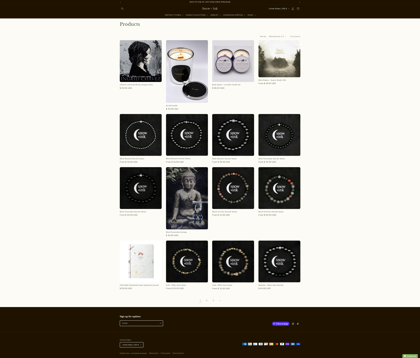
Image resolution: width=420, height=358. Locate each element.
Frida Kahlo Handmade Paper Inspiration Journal (139, 285)
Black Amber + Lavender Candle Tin (226, 85)
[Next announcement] (299, 2)
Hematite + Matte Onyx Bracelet (271, 285)
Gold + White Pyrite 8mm (222, 285)
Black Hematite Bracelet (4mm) (132, 159)
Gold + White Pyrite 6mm (176, 285)
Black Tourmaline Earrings (176, 232)
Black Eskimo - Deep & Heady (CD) (272, 80)
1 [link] (200, 300)
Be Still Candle (172, 106)
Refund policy (154, 353)
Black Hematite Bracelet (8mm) (224, 159)
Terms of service (178, 353)
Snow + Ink (129, 353)
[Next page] (219, 300)
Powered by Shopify (140, 353)
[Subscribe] (160, 323)
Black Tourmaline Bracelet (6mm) (271, 159)
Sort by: (263, 36)
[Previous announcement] (120, 2)
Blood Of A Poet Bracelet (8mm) (271, 212)
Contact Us (411, 356)
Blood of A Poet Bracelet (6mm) (224, 212)
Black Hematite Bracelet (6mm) (178, 159)
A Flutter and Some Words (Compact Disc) (136, 85)
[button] (122, 8)
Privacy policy (165, 353)
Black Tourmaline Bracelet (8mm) (133, 212)
